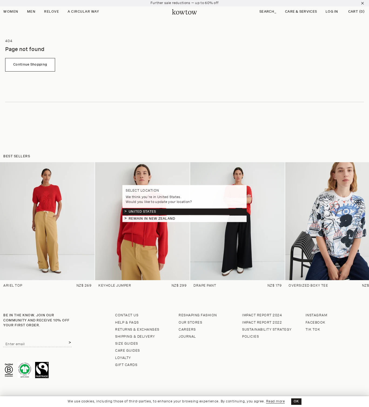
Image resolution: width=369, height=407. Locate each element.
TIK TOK (313, 329)
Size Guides (126, 343)
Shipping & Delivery (135, 336)
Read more (275, 401)
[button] (267, 12)
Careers (187, 329)
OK (296, 401)
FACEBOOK (316, 322)
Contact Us (126, 315)
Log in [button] (332, 11)
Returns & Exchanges (137, 329)
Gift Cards (126, 365)
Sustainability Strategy (267, 329)
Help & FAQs (127, 322)
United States (142, 211)
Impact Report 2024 (262, 315)
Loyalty (123, 358)
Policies (250, 336)
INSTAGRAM (316, 315)
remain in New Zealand (152, 218)
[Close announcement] (362, 3)
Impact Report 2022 (262, 322)
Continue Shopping (30, 64)
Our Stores (190, 322)
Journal (187, 336)
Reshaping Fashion (198, 315)
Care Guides (127, 350)
